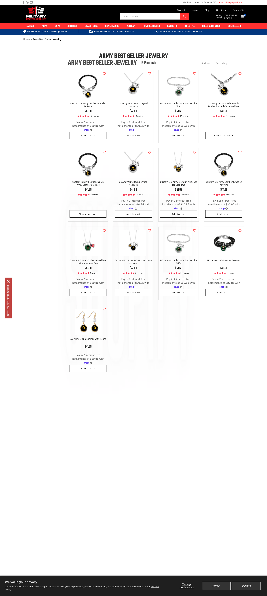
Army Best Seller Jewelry (47, 39)
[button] (30, 26)
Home (26, 39)
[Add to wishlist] (104, 74)
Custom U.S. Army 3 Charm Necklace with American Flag (88, 262)
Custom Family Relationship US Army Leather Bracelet (88, 183)
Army (44, 26)
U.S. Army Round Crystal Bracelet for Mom (178, 105)
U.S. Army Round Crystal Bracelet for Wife (178, 262)
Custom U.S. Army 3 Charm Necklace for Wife (133, 262)
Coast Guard (112, 26)
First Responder (151, 26)
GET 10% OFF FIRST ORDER (8, 300)
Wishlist (181, 10)
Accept (216, 585)
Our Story (221, 10)
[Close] (8, 281)
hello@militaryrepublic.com (230, 2)
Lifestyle (190, 26)
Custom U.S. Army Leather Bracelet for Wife (224, 183)
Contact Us (238, 10)
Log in (195, 10)
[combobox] (154, 16)
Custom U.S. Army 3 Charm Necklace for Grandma (178, 183)
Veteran (131, 26)
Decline (246, 585)
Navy (57, 26)
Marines (30, 26)
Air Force (72, 26)
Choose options (223, 135)
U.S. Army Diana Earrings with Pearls (88, 338)
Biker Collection (211, 26)
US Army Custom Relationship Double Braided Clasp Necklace (223, 105)
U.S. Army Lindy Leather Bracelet (223, 260)
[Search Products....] (184, 16)
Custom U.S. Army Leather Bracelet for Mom (88, 105)
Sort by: (205, 63)
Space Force (91, 26)
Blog (207, 10)
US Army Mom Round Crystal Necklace (133, 105)
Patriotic (172, 26)
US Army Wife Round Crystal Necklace (133, 183)
